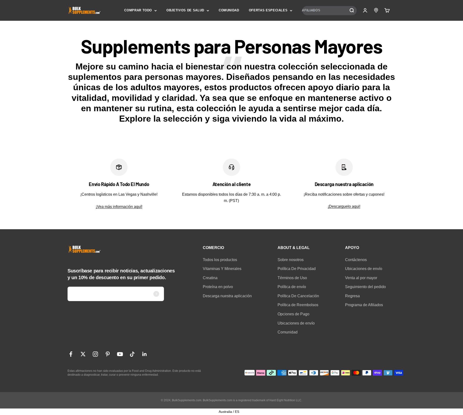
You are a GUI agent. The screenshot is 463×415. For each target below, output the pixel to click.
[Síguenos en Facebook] (71, 354)
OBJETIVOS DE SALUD (185, 10)
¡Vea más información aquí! (119, 207)
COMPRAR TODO (138, 10)
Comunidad (288, 332)
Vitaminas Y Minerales (222, 269)
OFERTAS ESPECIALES (268, 10)
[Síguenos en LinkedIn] (144, 354)
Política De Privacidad (297, 269)
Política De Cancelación (298, 296)
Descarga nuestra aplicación (227, 296)
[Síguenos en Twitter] (83, 354)
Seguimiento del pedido (365, 287)
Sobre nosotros (291, 260)
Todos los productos (220, 260)
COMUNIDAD (229, 10)
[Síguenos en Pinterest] (107, 354)
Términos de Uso (292, 278)
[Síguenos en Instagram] (95, 354)
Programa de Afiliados (364, 305)
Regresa (352, 296)
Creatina (210, 278)
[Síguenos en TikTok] (132, 354)
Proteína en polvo (218, 287)
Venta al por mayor (361, 278)
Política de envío (292, 287)
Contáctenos (356, 260)
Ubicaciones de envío (296, 323)
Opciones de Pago (293, 314)
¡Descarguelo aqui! (344, 206)
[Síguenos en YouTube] (120, 354)
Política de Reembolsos (298, 305)
